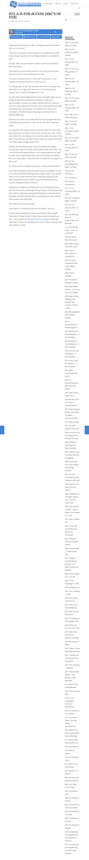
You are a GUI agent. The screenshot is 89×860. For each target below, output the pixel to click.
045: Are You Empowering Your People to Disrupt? (72, 477)
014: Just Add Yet (72, 746)
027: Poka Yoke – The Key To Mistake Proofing (72, 635)
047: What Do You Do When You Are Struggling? (72, 455)
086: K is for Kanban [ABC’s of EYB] (72, 108)
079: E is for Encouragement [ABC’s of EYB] (71, 164)
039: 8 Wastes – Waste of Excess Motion (71, 542)
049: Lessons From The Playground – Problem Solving (72, 435)
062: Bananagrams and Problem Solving (72, 315)
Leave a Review (44, 37)
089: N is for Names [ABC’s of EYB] (71, 81)
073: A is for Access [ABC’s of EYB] (71, 208)
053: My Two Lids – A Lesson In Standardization (72, 402)
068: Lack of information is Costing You (70, 253)
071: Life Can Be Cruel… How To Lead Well (71, 230)
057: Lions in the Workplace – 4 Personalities (71, 363)
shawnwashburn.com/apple (38, 219)
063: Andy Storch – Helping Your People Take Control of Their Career (72, 302)
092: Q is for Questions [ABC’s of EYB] (72, 52)
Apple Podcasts (16, 37)
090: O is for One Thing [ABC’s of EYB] (71, 72)
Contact (75, 4)
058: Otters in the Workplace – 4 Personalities (72, 354)
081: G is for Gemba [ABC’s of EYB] (72, 147)
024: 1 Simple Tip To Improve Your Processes (71, 658)
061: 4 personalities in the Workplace (71, 324)
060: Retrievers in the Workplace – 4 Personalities (72, 334)
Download (57, 37)
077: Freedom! (70, 177)
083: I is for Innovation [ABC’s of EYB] (72, 131)
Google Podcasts (30, 37)
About (58, 4)
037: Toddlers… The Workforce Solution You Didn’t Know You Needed (71, 564)
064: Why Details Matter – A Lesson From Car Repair (72, 289)
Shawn (13, 21)
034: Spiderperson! (72, 587)
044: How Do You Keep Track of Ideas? (72, 487)
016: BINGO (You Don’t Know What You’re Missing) (72, 733)
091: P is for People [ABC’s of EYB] (71, 62)
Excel (65, 4)
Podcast (49, 4)
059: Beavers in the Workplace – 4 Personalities (72, 344)
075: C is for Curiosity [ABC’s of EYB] (72, 191)
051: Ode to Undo (72, 422)
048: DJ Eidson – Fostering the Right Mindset (71, 445)
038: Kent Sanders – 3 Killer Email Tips (72, 551)
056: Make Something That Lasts (71, 373)
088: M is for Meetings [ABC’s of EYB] (71, 91)
